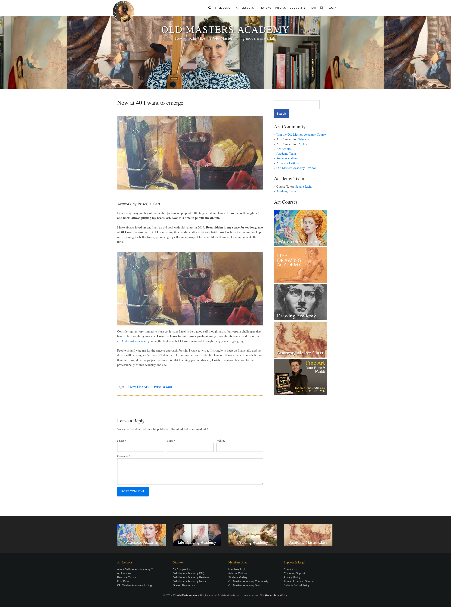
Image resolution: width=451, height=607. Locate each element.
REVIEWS (265, 8)
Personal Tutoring (127, 577)
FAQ (313, 8)
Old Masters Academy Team (244, 585)
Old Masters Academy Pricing (134, 585)
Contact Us (290, 569)
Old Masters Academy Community (248, 581)
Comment (123, 456)
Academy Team (286, 153)
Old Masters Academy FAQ (189, 573)
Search (281, 113)
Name (121, 440)
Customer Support (294, 573)
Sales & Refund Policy (297, 585)
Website (220, 440)
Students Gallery (287, 158)
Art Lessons (124, 573)
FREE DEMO (222, 8)
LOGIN (332, 8)
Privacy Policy (292, 577)
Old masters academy (136, 341)
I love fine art (138, 386)
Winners (303, 139)
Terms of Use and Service (299, 581)
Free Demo (123, 581)
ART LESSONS (245, 8)
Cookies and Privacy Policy (274, 595)
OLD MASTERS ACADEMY (225, 29)
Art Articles (284, 149)
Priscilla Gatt (163, 386)
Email (171, 440)
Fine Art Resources (184, 585)
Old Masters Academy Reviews (296, 168)
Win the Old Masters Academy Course (301, 134)
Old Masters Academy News (189, 581)
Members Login (237, 569)
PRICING (280, 8)
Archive (303, 144)
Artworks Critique (287, 163)
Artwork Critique (237, 573)
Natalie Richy (303, 186)
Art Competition (181, 569)
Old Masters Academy (188, 595)
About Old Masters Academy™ (135, 569)
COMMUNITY (297, 8)
